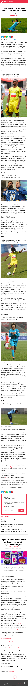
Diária (12, 506)
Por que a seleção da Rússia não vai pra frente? (13, 520)
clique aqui (11, 671)
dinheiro (4, 488)
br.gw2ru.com (19, 629)
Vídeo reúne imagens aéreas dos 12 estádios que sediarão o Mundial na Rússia (13, 530)
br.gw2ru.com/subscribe (15, 648)
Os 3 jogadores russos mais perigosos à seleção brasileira (12, 525)
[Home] (2, 2)
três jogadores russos (13, 467)
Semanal (7, 506)
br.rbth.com (19, 623)
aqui (7, 683)
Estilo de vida (14, 15)
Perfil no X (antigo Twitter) (10, 641)
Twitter (17, 39)
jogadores (13, 488)
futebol (20, 488)
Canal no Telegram (8, 638)
